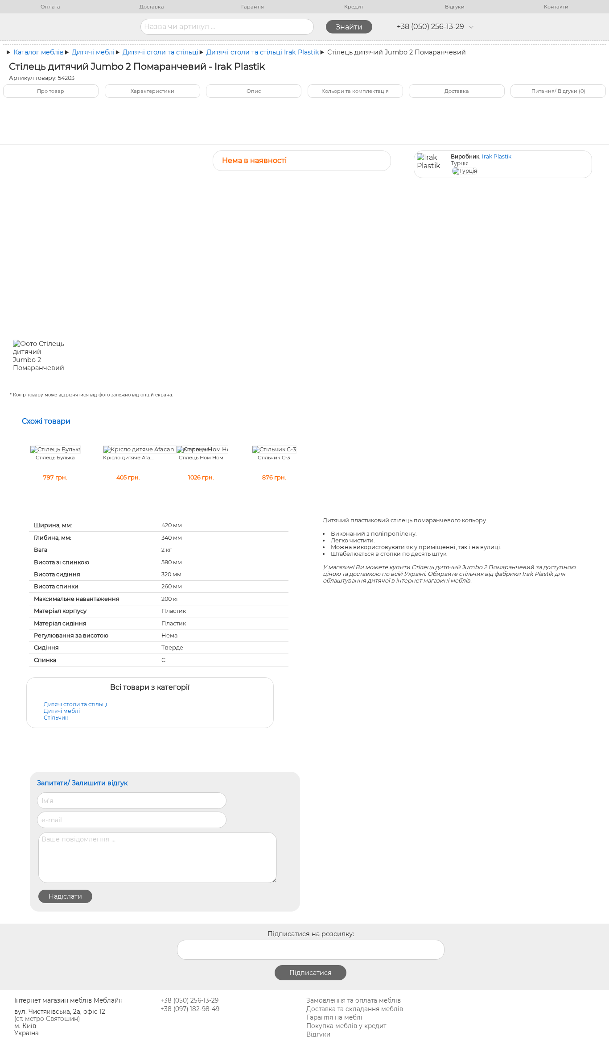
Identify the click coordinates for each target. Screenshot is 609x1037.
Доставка (152, 7)
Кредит (353, 7)
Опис (254, 91)
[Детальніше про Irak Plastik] (433, 164)
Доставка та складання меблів (354, 1008)
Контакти (556, 7)
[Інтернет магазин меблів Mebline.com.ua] (85, 26)
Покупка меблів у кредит (346, 1025)
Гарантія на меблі (334, 1017)
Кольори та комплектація (355, 91)
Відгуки (455, 7)
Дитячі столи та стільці (75, 704)
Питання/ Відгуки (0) (558, 91)
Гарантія (252, 7)
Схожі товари (46, 421)
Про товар (50, 91)
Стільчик (56, 717)
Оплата (50, 7)
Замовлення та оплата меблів (353, 1000)
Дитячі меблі (62, 711)
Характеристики (152, 91)
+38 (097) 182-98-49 (189, 1008)
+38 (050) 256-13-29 (430, 26)
